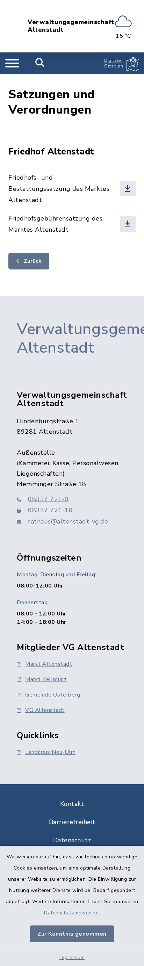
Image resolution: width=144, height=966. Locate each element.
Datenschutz (72, 840)
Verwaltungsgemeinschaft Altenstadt (71, 26)
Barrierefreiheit (72, 822)
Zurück (32, 261)
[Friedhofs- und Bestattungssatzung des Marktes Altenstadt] (72, 188)
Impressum (72, 957)
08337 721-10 (50, 510)
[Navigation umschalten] (12, 63)
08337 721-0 (48, 499)
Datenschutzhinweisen (71, 912)
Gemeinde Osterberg (52, 695)
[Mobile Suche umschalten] (40, 63)
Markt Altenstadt (48, 664)
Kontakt (72, 804)
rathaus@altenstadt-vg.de (68, 521)
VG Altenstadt (45, 710)
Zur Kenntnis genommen (72, 934)
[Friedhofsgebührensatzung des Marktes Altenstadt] (72, 224)
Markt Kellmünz (46, 679)
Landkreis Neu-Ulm (50, 752)
